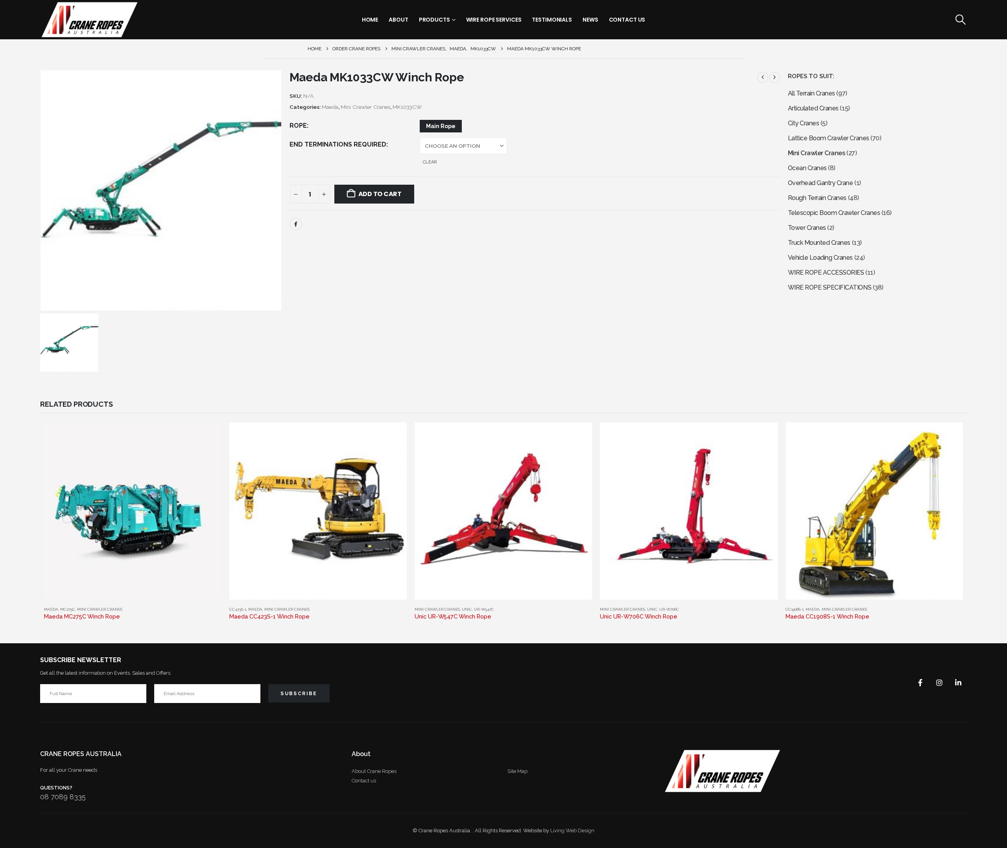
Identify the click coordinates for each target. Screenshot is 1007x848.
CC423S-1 (237, 609)
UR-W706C (669, 609)
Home (370, 20)
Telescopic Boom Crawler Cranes (834, 213)
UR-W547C (484, 609)
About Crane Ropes (374, 771)
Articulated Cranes (813, 108)
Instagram (939, 682)
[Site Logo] (89, 19)
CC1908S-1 (795, 609)
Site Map (517, 771)
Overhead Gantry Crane (820, 183)
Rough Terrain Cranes (817, 198)
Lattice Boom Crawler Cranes (828, 138)
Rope (298, 125)
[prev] (762, 77)
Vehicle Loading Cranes (820, 257)
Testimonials (552, 20)
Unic (467, 609)
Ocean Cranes (807, 168)
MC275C (67, 609)
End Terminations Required (338, 144)
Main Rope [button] (441, 126)
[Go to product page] (132, 511)
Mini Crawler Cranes (365, 107)
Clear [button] (430, 162)
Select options (208, 435)
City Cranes (803, 123)
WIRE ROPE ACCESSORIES (826, 272)
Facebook (296, 224)
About (398, 20)
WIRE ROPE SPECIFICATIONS (829, 287)
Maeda (330, 107)
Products (434, 20)
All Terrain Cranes (811, 93)
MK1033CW (407, 107)
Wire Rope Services (494, 20)
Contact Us (627, 20)
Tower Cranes (807, 227)
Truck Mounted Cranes (819, 242)
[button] (960, 20)
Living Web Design (572, 830)
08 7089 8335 (63, 797)
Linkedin (958, 682)
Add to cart (380, 193)
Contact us (364, 781)
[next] (774, 77)
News (590, 20)
